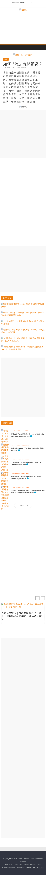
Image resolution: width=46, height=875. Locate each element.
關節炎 (23, 67)
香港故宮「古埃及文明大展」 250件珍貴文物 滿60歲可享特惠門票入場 (28, 435)
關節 (19, 67)
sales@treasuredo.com (35, 867)
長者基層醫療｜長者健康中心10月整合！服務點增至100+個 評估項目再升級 (22, 616)
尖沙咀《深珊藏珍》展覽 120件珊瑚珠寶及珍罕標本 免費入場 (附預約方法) (28, 491)
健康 (5, 59)
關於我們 (8, 864)
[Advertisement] (23, 134)
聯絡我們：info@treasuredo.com (28, 864)
